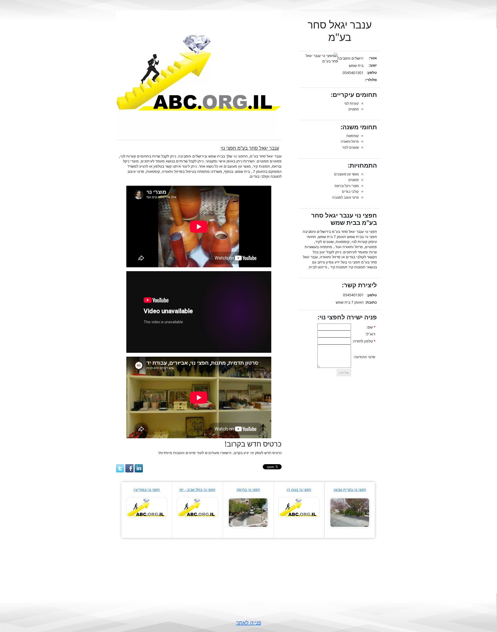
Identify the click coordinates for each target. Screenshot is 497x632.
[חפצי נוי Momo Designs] (197, 507)
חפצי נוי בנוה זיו (299, 489)
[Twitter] (120, 468)
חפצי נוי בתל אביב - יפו (197, 489)
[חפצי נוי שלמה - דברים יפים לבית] (299, 507)
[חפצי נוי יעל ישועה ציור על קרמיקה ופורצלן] (349, 512)
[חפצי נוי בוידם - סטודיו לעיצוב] (248, 512)
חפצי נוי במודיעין (147, 489)
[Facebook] (129, 468)
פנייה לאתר (248, 622)
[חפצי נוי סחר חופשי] (146, 507)
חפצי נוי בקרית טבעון (350, 489)
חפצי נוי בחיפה (248, 489)
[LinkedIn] (139, 468)
